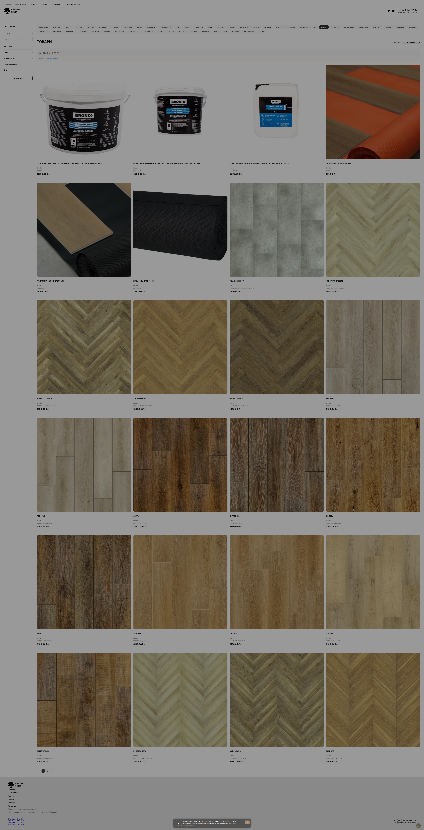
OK (247, 822)
